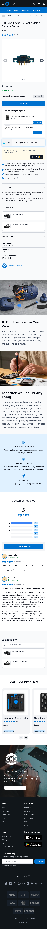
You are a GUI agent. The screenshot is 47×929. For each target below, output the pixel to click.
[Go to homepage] (12, 4)
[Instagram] (19, 883)
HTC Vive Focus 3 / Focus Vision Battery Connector (25, 16)
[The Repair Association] (41, 883)
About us (5, 808)
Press (26, 822)
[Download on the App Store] (33, 837)
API (3, 822)
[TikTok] (6, 883)
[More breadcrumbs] (3, 16)
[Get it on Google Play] (33, 844)
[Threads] (36, 883)
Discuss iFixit (6, 815)
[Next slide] (26, 738)
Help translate (22, 876)
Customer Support (8, 811)
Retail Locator (29, 815)
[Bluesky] (32, 883)
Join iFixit (37, 157)
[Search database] (34, 4)
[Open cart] (39, 4)
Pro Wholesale (29, 811)
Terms (4, 843)
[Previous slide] (21, 738)
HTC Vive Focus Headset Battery (22, 116)
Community (28, 808)
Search (40, 96)
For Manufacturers (31, 818)
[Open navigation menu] (2, 4)
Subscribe (40, 861)
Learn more (15, 788)
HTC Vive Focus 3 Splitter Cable (22, 127)
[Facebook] (10, 883)
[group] (5, 60)
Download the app (32, 832)
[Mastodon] (28, 883)
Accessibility (6, 836)
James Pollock (13, 555)
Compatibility (7, 207)
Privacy (4, 840)
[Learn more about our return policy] (17, 178)
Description (6, 187)
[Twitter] (15, 883)
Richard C (11, 578)
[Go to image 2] (25, 79)
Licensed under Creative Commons (23, 918)
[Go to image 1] (22, 79)
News (26, 825)
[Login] (44, 3)
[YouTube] (23, 883)
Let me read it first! (11, 865)
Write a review (25, 546)
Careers (4, 818)
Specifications (7, 236)
